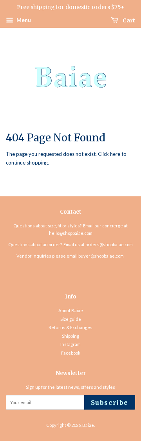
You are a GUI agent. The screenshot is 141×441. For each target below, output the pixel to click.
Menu (23, 19)
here (115, 154)
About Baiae (70, 310)
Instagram (70, 344)
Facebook (70, 352)
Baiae (88, 425)
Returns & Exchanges (70, 327)
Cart (128, 20)
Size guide (70, 319)
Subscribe (109, 402)
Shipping (70, 336)
